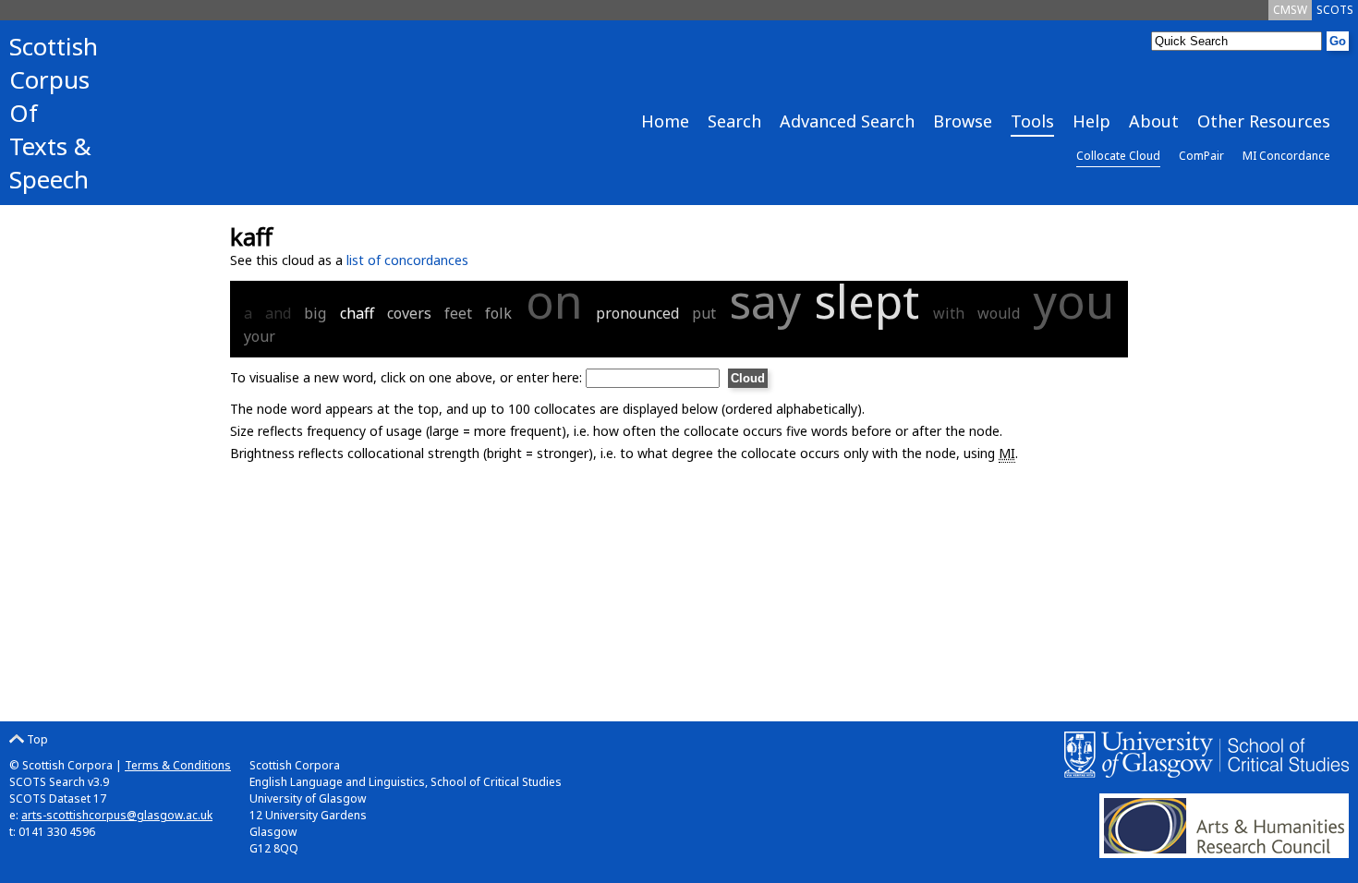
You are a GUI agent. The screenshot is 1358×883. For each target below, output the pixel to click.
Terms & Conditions (178, 765)
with (948, 313)
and (278, 313)
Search (734, 121)
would (998, 313)
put (704, 313)
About (1154, 121)
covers (409, 313)
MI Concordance (1286, 155)
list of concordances (407, 260)
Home (665, 121)
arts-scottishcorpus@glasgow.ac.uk (116, 815)
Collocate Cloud (1118, 155)
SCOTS (1334, 10)
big (315, 313)
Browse (962, 121)
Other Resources (1263, 121)
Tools (1032, 121)
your (259, 336)
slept (866, 301)
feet (458, 313)
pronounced (637, 313)
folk (498, 313)
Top (36, 739)
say (765, 301)
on (554, 301)
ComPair (1201, 155)
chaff (357, 313)
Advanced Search (847, 121)
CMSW (1290, 10)
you (1073, 301)
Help (1091, 121)
